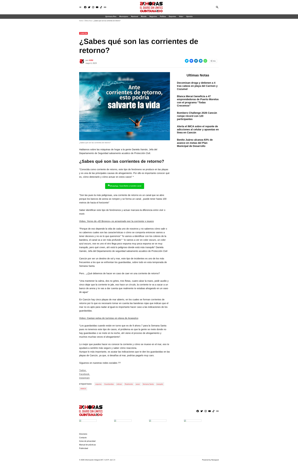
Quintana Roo (110, 16)
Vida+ (181, 16)
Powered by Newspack (210, 460)
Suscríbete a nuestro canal (130, 186)
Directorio (83, 434)
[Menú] (80, 7)
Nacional (134, 16)
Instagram (84, 378)
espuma (98, 384)
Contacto (83, 438)
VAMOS (83, 389)
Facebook (84, 374)
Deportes (172, 16)
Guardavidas (109, 384)
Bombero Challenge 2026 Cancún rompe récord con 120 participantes (197, 116)
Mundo (144, 16)
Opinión (189, 16)
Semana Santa (148, 384)
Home (81, 21)
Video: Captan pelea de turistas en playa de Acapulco (108, 318)
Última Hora (88, 21)
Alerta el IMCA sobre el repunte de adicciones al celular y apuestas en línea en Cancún (198, 129)
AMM (91, 60)
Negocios (153, 16)
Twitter (83, 370)
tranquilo (160, 384)
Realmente (129, 384)
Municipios (123, 16)
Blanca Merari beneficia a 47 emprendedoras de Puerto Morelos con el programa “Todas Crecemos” (198, 101)
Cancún (83, 33)
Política (163, 16)
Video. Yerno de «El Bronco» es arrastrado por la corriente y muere (116, 221)
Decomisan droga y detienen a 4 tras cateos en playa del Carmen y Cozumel (197, 86)
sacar (138, 384)
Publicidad (83, 448)
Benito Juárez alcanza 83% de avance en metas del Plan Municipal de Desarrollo (195, 142)
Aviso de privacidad (87, 441)
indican (119, 384)
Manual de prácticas (87, 445)
